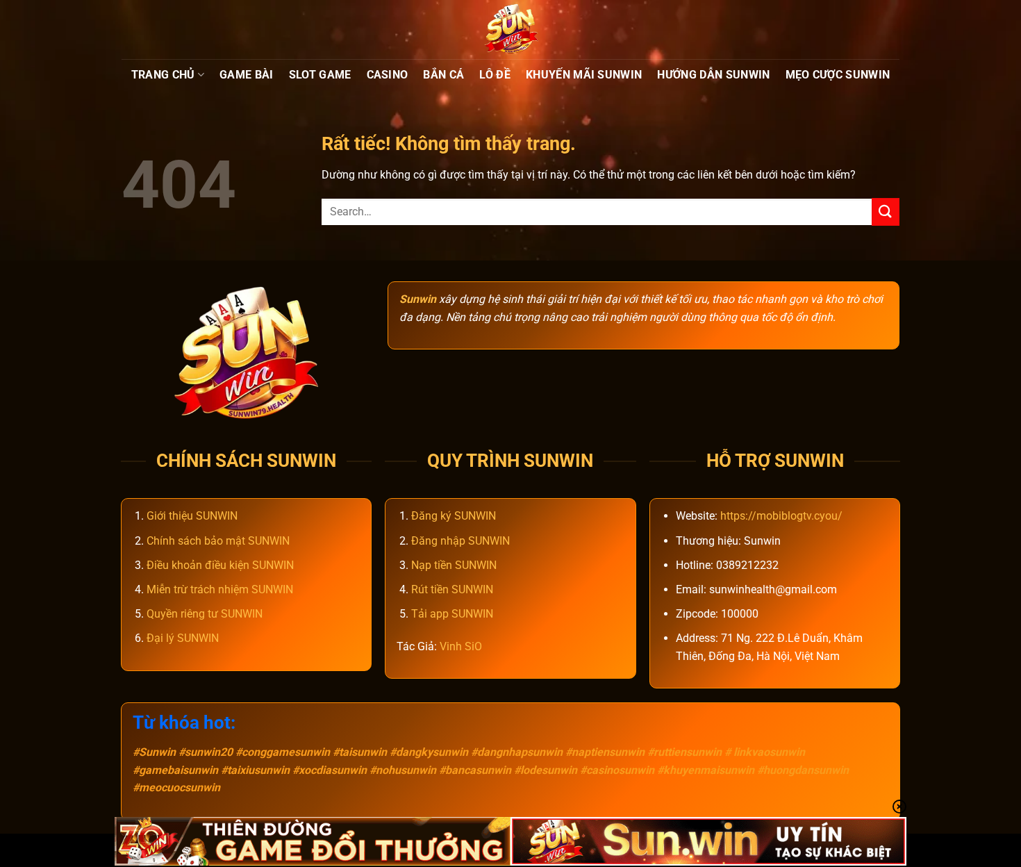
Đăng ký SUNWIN (453, 515)
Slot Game (320, 74)
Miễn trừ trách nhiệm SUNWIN (220, 589)
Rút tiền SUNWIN (452, 589)
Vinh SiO (461, 646)
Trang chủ (163, 74)
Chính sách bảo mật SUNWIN (218, 540)
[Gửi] (885, 211)
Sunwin (417, 299)
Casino (387, 74)
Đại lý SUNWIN (183, 638)
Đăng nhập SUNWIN (460, 540)
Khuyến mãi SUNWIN (584, 74)
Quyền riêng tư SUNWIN (205, 613)
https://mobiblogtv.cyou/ (781, 515)
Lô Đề (494, 74)
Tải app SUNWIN (452, 613)
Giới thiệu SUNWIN (192, 515)
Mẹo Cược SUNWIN (838, 74)
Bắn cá (443, 74)
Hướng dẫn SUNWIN (713, 74)
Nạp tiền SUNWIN (454, 565)
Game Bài (246, 74)
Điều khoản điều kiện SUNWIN (220, 565)
